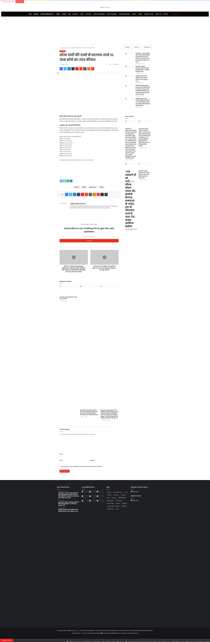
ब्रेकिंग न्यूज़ (36, 14)
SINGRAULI (124, 506)
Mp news (118, 503)
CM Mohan (116, 495)
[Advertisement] (105, 30)
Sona (102, 187)
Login (82, 14)
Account (88, 14)
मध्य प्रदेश (64, 14)
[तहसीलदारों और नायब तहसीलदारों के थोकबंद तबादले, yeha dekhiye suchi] (129, 78)
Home (30, 14)
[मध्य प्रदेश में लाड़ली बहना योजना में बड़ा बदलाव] (69, 290)
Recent (137, 47)
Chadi (77, 187)
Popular (127, 47)
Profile (134, 14)
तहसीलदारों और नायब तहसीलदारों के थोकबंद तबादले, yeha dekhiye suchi (141, 78)
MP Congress (119, 500)
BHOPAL (109, 492)
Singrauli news (110, 509)
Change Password (124, 14)
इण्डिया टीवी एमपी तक (77, 204)
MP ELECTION (110, 503)
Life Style (67, 47)
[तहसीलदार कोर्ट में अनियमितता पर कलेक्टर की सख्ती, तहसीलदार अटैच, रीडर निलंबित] (100, 502)
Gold (84, 187)
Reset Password (112, 14)
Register (75, 14)
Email (61, 460)
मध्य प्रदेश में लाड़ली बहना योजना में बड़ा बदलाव (68, 298)
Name (61, 454)
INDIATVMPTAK (122, 497)
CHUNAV (109, 495)
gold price (93, 187)
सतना (69, 14)
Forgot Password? (99, 14)
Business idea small (117, 492)
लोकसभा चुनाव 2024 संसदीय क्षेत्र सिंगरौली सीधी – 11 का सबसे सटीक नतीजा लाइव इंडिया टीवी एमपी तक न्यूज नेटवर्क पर (142, 102)
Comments (147, 47)
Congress (123, 495)
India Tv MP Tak (83, 630)
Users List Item (148, 14)
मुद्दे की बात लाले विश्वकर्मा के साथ (47, 14)
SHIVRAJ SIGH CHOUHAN (113, 506)
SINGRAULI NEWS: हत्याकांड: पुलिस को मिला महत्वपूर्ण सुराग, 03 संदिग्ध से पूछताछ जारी (142, 69)
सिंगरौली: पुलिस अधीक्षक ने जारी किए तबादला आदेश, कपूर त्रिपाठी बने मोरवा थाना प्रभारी (144, 174)
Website (92, 460)
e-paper (165, 14)
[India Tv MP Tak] (105, 7)
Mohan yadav (110, 500)
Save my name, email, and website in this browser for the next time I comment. (81, 466)
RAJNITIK (125, 503)
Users (140, 14)
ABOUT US (158, 14)
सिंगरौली (58, 14)
